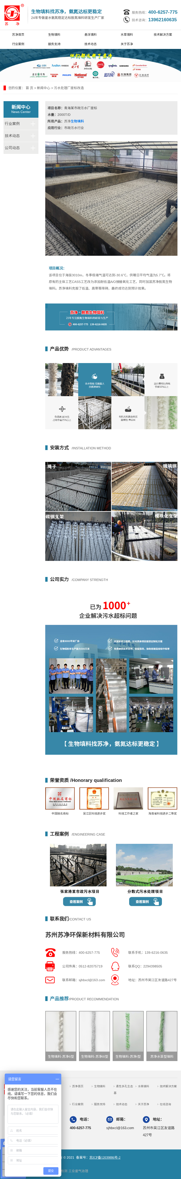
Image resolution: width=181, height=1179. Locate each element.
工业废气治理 (78, 1171)
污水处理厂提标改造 (69, 88)
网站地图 (33, 3)
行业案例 (18, 44)
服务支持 (54, 44)
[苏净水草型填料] (161, 1031)
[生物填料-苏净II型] (60, 1031)
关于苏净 (127, 44)
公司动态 (12, 148)
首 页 (29, 88)
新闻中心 (43, 88)
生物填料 (54, 34)
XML (65, 3)
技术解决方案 (163, 34)
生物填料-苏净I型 (128, 1056)
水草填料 (127, 34)
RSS (50, 3)
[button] (175, 589)
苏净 (67, 121)
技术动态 (90, 44)
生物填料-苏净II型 (61, 1056)
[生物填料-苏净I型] (128, 1031)
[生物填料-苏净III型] (94, 1031)
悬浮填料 (90, 34)
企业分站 (12, 3)
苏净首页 (18, 34)
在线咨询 (165, 1104)
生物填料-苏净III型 (94, 1056)
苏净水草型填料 (161, 1056)
